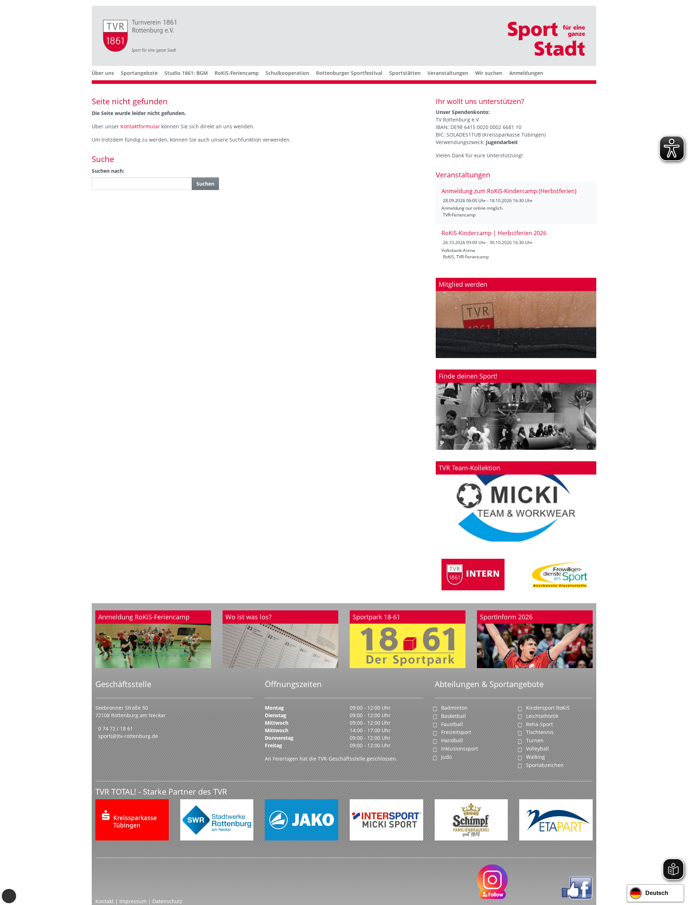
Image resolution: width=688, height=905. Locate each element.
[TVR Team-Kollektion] (516, 501)
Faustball (452, 724)
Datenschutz (167, 901)
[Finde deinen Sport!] (516, 410)
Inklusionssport (459, 748)
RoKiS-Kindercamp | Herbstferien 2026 (493, 233)
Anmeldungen (526, 73)
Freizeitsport (456, 732)
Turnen (535, 740)
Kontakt (104, 901)
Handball (452, 740)
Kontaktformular (140, 126)
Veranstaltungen (447, 73)
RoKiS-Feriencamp (237, 73)
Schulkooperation (287, 73)
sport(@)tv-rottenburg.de (128, 736)
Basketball (453, 716)
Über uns (103, 73)
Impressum (133, 901)
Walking (535, 756)
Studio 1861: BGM (186, 73)
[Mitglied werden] (516, 318)
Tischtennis (540, 732)
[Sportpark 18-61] (407, 639)
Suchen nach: (108, 170)
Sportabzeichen (545, 765)
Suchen (205, 183)
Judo (446, 756)
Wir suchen (488, 73)
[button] (103, 81)
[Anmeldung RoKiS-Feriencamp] (153, 639)
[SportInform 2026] (535, 639)
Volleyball (537, 748)
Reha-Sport (539, 724)
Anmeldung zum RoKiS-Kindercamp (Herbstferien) (509, 191)
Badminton (454, 707)
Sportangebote (139, 73)
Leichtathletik (542, 716)
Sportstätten (405, 73)
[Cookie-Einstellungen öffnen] (9, 896)
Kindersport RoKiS (548, 707)
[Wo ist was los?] (280, 639)
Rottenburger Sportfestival (349, 73)
